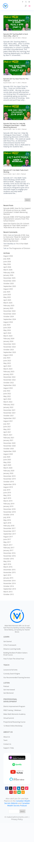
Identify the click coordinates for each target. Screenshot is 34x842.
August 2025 (8, 289)
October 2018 (8, 514)
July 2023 (6, 358)
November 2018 (9, 512)
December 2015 (9, 570)
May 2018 (7, 520)
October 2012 (8, 594)
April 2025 (7, 300)
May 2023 (7, 363)
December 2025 (9, 278)
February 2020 (8, 471)
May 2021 (7, 429)
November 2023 (9, 347)
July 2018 (6, 517)
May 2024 (7, 330)
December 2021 (9, 410)
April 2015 (7, 575)
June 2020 (7, 459)
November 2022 (9, 380)
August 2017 (8, 537)
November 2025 (9, 281)
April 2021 (7, 432)
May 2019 (7, 495)
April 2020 (7, 465)
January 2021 (8, 440)
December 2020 (9, 443)
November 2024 (9, 314)
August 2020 (8, 454)
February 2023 (8, 371)
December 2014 (9, 580)
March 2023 (7, 369)
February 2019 (8, 504)
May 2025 (7, 297)
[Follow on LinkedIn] (18, 788)
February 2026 (8, 272)
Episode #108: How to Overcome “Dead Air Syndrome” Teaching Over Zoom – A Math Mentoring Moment (16, 238)
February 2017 (8, 547)
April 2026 (7, 267)
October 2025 (8, 283)
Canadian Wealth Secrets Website (17, 802)
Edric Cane (7, 235)
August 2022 (8, 388)
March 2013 (7, 592)
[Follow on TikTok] (26, 788)
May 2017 (7, 542)
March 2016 (7, 567)
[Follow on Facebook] (22, 2)
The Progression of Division (19, 248)
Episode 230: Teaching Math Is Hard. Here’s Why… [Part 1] (15, 35)
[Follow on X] (26, 2)
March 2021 (7, 435)
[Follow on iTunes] (15, 792)
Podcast (24, 38)
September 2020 (9, 451)
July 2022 (6, 391)
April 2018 (7, 523)
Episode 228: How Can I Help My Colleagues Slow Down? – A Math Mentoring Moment (14, 125)
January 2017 (8, 550)
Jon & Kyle (8, 38)
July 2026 (6, 259)
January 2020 (8, 473)
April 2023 (7, 366)
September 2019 (9, 484)
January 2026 (8, 275)
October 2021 (8, 415)
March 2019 (7, 501)
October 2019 (8, 481)
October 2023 (8, 349)
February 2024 (8, 338)
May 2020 (7, 462)
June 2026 (7, 261)
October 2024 (8, 316)
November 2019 (9, 479)
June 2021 (7, 426)
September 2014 (9, 589)
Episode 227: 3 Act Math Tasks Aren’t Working (15, 171)
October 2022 (8, 382)
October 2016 (8, 559)
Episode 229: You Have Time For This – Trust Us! (16, 80)
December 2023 (9, 344)
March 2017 (7, 545)
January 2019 (8, 506)
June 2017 (7, 539)
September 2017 (9, 534)
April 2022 (7, 399)
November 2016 (9, 556)
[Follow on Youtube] (22, 788)
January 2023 (8, 374)
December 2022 (9, 377)
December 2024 (9, 311)
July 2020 (6, 457)
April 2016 (7, 564)
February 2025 (8, 305)
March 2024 (7, 336)
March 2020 (7, 468)
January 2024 (8, 341)
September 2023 (9, 352)
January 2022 (8, 407)
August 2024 (8, 322)
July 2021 (6, 424)
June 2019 (7, 492)
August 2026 (8, 256)
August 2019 (8, 487)
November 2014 (9, 583)
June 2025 (7, 294)
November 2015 (9, 572)
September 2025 (9, 286)
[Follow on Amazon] (23, 792)
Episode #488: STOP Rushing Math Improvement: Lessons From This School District (16, 219)
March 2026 (7, 270)
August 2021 (8, 421)
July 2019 (6, 490)
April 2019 (7, 498)
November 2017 (9, 531)
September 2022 (9, 385)
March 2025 (7, 303)
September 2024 (9, 319)
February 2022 (8, 404)
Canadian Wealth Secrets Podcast (18, 804)
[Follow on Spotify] (19, 792)
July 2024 (6, 325)
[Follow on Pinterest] (11, 792)
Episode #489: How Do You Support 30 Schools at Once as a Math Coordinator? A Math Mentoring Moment (17, 211)
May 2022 (7, 396)
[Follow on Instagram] (29, 2)
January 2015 (8, 578)
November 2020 (9, 446)
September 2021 (9, 418)
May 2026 (7, 264)
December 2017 (9, 528)
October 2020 (8, 448)
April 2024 (7, 333)
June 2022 (7, 393)
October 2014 (8, 586)
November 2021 (9, 413)
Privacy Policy (17, 819)
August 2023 (8, 355)
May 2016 (7, 561)
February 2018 (8, 526)
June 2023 (7, 360)
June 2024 (7, 327)
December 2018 (9, 509)
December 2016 (9, 553)
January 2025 (8, 308)
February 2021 (8, 438)
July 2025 (6, 292)
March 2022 (7, 402)
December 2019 (9, 476)
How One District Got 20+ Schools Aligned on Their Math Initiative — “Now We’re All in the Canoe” (16, 225)
